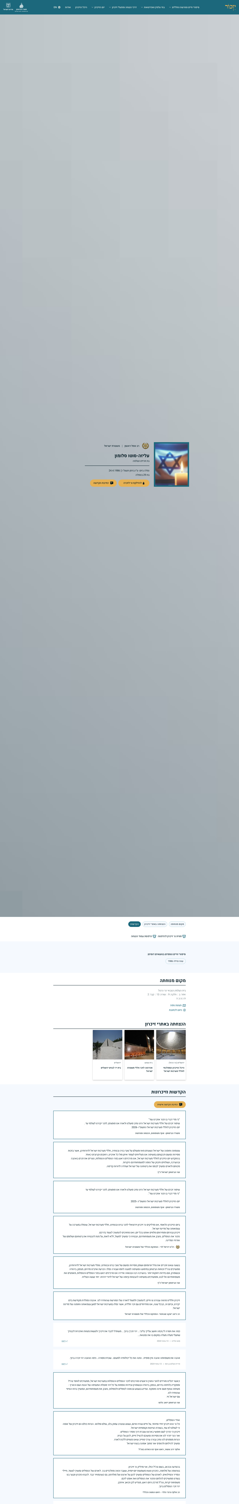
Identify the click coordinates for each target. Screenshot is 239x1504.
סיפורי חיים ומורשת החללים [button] (185, 7)
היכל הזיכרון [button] (81, 7)
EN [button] (55, 7)
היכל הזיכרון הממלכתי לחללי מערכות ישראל (173, 1069)
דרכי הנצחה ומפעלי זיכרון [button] (124, 7)
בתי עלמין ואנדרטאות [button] (154, 7)
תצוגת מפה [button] (176, 1005)
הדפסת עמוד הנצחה (141, 936)
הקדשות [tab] (134, 924)
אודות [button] (68, 7)
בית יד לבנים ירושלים (111, 1067)
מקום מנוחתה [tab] (177, 924)
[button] (103, 483)
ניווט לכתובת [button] (175, 1010)
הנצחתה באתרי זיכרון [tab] (154, 924)
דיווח (64, 1341)
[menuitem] (184, 7)
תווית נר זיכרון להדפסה (170, 936)
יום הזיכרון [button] (99, 7)
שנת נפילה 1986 (175, 961)
